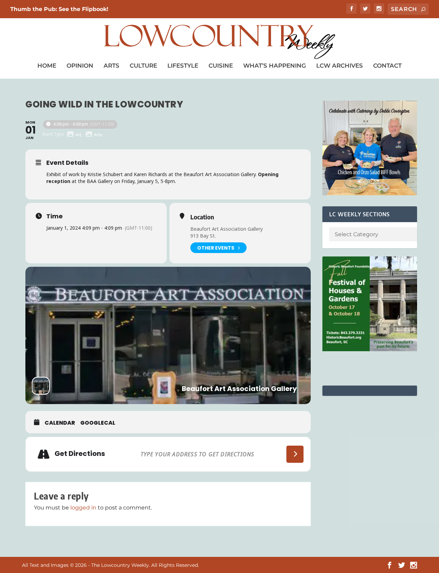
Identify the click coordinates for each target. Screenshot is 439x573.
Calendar (60, 423)
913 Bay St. (203, 235)
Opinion (80, 65)
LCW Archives (339, 65)
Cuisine (221, 65)
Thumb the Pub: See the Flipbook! (59, 9)
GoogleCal (97, 423)
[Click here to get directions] (295, 454)
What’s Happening (274, 65)
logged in (83, 507)
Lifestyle (182, 65)
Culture (143, 65)
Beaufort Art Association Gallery (226, 229)
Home (46, 65)
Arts (111, 65)
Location (202, 217)
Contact (387, 65)
